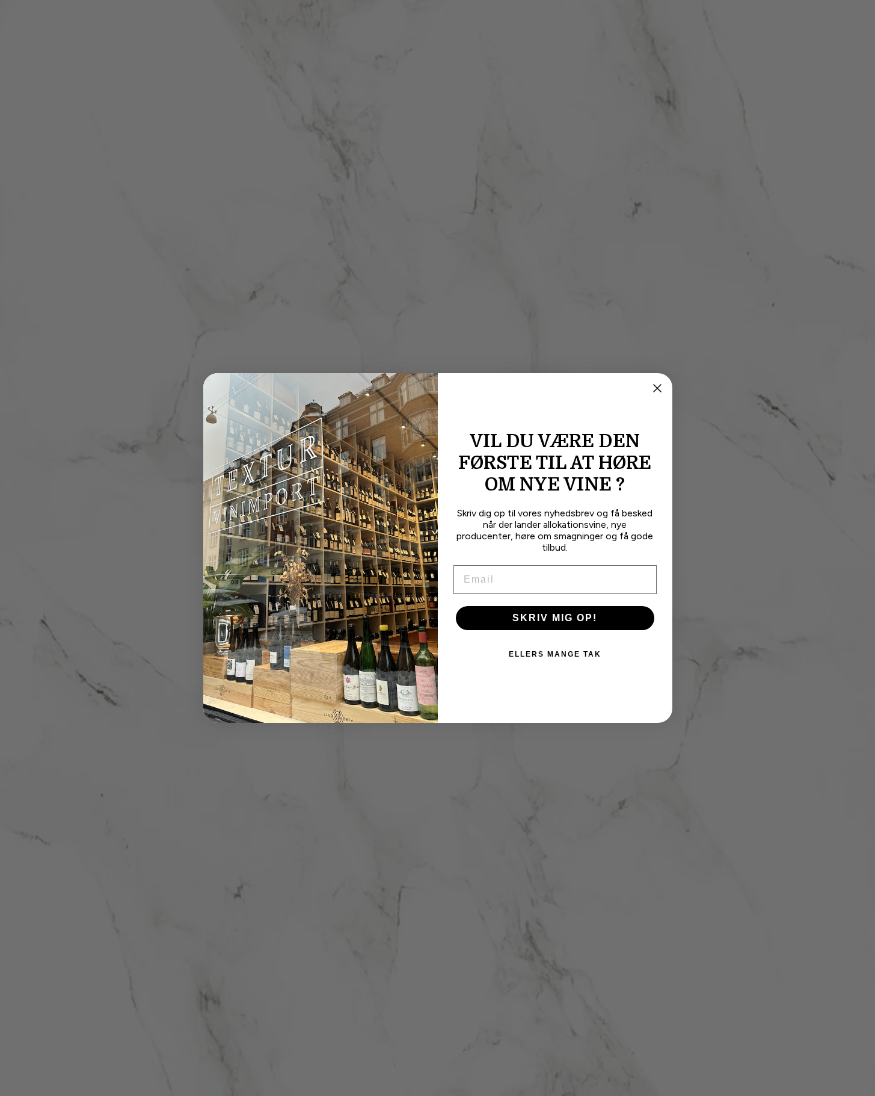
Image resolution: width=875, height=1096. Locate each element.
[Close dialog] (657, 388)
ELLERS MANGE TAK (555, 654)
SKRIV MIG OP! (554, 618)
